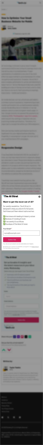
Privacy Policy (35, 246)
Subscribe (12, 239)
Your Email (7, 229)
